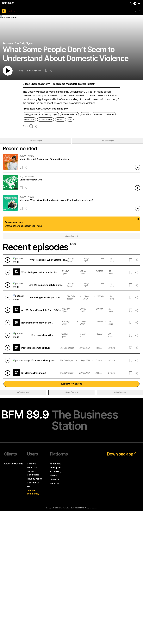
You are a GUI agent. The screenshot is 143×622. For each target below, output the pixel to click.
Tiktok (53, 475)
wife (70, 119)
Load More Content (71, 384)
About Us (32, 467)
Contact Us (33, 482)
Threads (54, 483)
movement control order (103, 114)
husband (60, 119)
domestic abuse (45, 119)
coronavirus (29, 119)
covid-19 (85, 114)
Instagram (55, 467)
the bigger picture (32, 114)
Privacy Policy (34, 478)
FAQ (29, 486)
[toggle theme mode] (135, 3)
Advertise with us (13, 463)
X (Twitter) (55, 471)
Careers (31, 463)
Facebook (55, 463)
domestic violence (69, 114)
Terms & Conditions (33, 473)
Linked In (54, 479)
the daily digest (50, 114)
